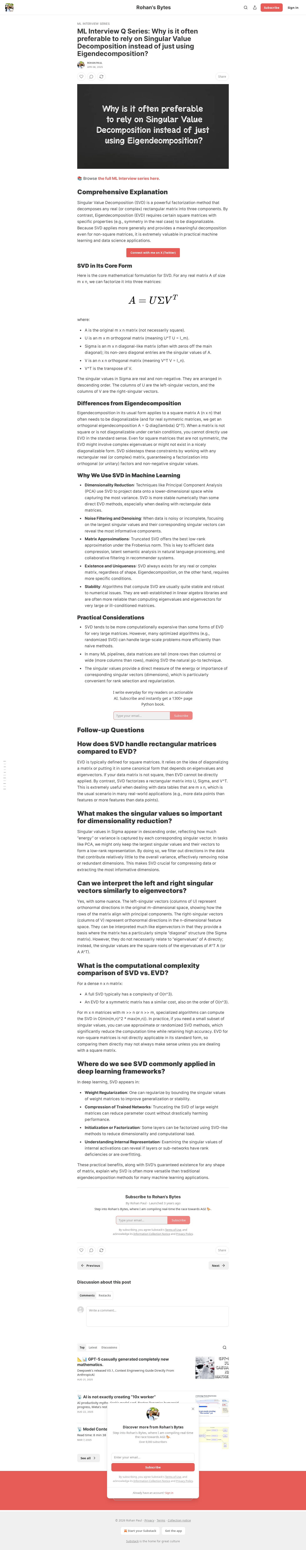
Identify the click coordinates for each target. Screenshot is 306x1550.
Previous (93, 1265)
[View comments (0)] (91, 76)
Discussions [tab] (109, 1347)
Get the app (173, 1531)
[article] (153, 1372)
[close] (193, 1409)
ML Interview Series (93, 23)
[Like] (81, 76)
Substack (132, 1541)
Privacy (149, 1520)
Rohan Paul (94, 62)
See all (86, 1458)
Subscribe (271, 7)
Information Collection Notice (151, 1481)
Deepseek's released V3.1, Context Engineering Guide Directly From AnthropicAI (125, 1372)
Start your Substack (142, 1531)
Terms (161, 1520)
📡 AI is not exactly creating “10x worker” (116, 1397)
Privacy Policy (184, 1481)
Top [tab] (82, 1347)
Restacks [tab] (105, 1295)
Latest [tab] (93, 1347)
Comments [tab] (87, 1295)
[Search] (245, 7)
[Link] (71, 192)
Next (216, 1265)
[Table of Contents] (4, 775)
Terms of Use (173, 1477)
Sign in (293, 7)
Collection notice (179, 1520)
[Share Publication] (255, 7)
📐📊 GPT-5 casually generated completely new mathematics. (123, 1362)
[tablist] (95, 1295)
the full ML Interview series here (128, 178)
